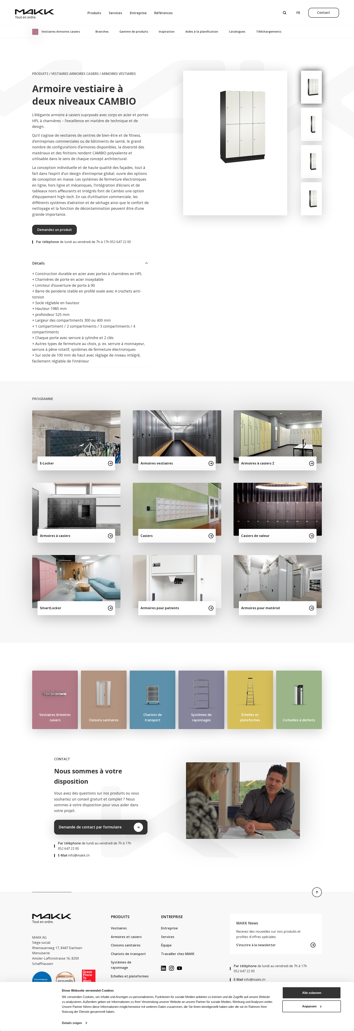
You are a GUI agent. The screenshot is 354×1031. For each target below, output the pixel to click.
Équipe (166, 945)
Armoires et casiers (126, 937)
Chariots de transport (128, 954)
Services (115, 13)
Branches (102, 31)
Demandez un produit (54, 229)
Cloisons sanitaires (126, 945)
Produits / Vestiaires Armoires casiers (65, 73)
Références (163, 13)
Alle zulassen (311, 992)
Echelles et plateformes (130, 976)
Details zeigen (72, 1023)
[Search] (284, 12)
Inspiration (167, 31)
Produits (94, 13)
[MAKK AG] (34, 12)
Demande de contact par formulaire (90, 827)
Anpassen (309, 1006)
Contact (323, 12)
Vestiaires (119, 928)
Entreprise (138, 13)
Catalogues (237, 31)
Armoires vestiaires (119, 73)
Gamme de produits (133, 31)
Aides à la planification (201, 31)
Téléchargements (268, 31)
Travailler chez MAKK (177, 954)
